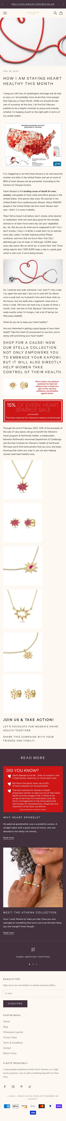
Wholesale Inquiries (13, 1032)
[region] (33, 953)
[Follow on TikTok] (29, 1086)
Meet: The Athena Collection (30, 912)
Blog (5, 1026)
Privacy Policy (10, 1037)
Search (6, 1021)
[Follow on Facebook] (4, 1086)
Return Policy (9, 1053)
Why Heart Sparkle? (22, 817)
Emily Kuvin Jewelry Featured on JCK (33, 4)
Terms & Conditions (13, 1042)
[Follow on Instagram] (13, 1086)
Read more (8, 837)
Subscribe (15, 1003)
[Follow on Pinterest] (21, 1086)
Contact (7, 1048)
